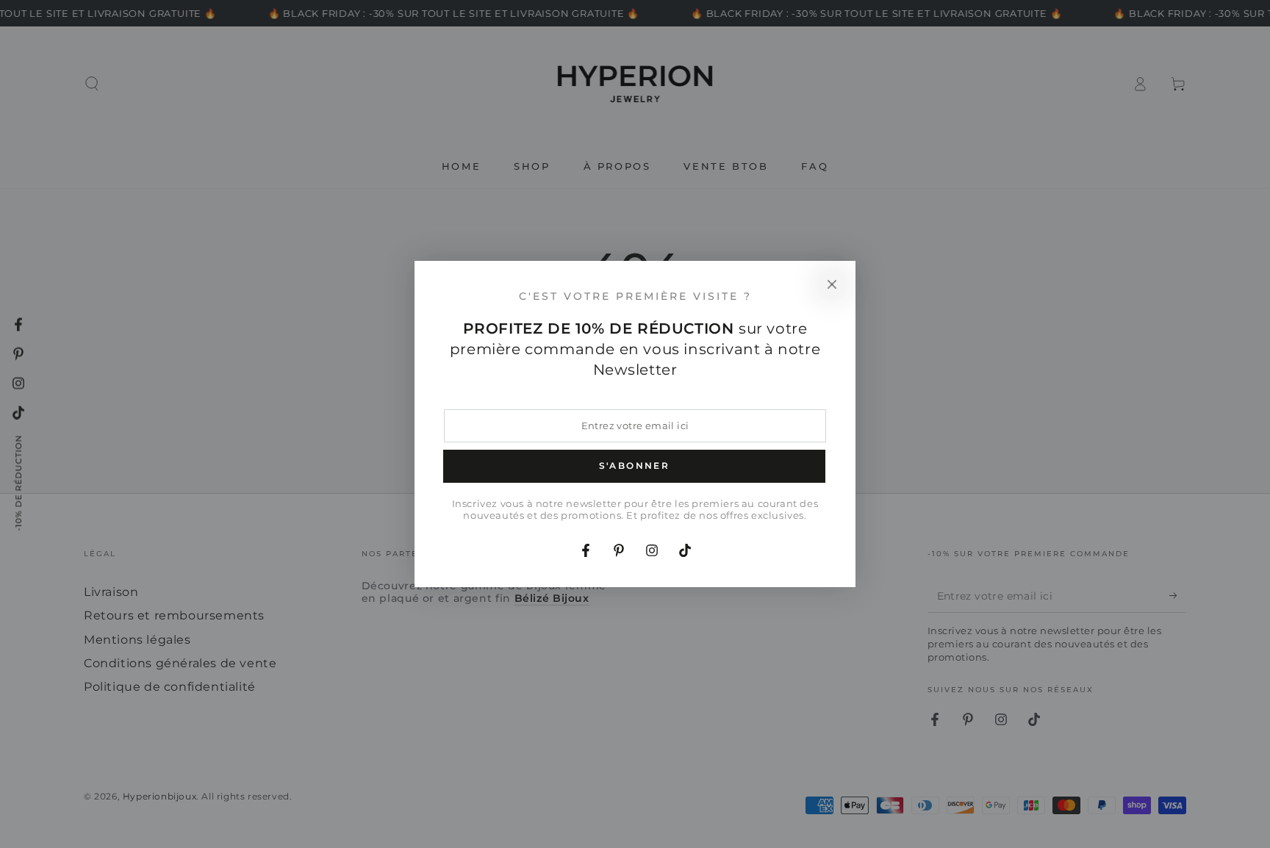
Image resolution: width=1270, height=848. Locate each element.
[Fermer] (832, 284)
